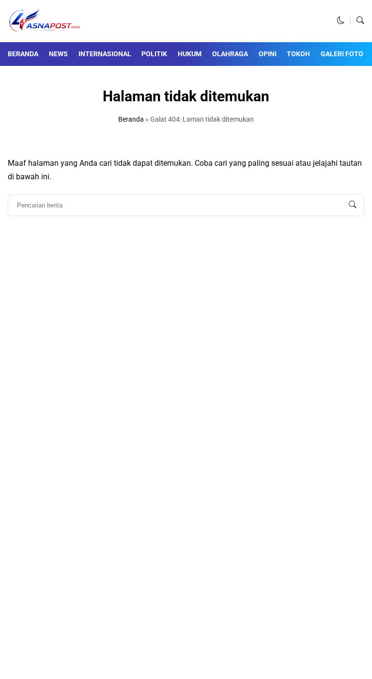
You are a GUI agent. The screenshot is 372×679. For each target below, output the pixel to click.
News (58, 54)
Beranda (23, 54)
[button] (341, 20)
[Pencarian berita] (352, 205)
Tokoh (298, 54)
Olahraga (230, 54)
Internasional (104, 54)
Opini (268, 54)
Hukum (190, 54)
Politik (154, 54)
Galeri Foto (342, 54)
